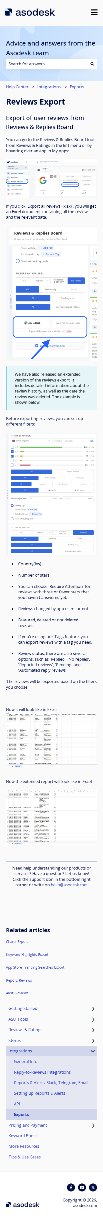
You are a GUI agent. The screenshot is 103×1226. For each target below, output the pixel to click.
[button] (93, 1009)
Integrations (49, 87)
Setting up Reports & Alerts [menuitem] (39, 1093)
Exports (77, 87)
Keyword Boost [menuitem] (22, 1135)
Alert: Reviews (17, 993)
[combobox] (47, 64)
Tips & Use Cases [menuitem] (24, 1157)
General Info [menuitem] (26, 1061)
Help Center (17, 87)
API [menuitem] (17, 1104)
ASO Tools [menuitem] (18, 1019)
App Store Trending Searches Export (35, 967)
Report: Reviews (19, 980)
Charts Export (17, 941)
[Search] (92, 64)
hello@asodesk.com (69, 885)
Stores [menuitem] (14, 1040)
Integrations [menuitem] (20, 1051)
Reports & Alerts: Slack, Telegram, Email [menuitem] (51, 1082)
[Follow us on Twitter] (93, 1187)
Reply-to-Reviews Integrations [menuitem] (42, 1072)
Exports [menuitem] (21, 1114)
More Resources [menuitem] (23, 1146)
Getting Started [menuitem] (22, 1008)
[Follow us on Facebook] (71, 1187)
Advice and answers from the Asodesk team (50, 48)
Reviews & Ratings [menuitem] (25, 1029)
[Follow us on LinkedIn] (82, 1187)
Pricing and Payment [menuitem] (27, 1125)
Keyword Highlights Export (27, 954)
